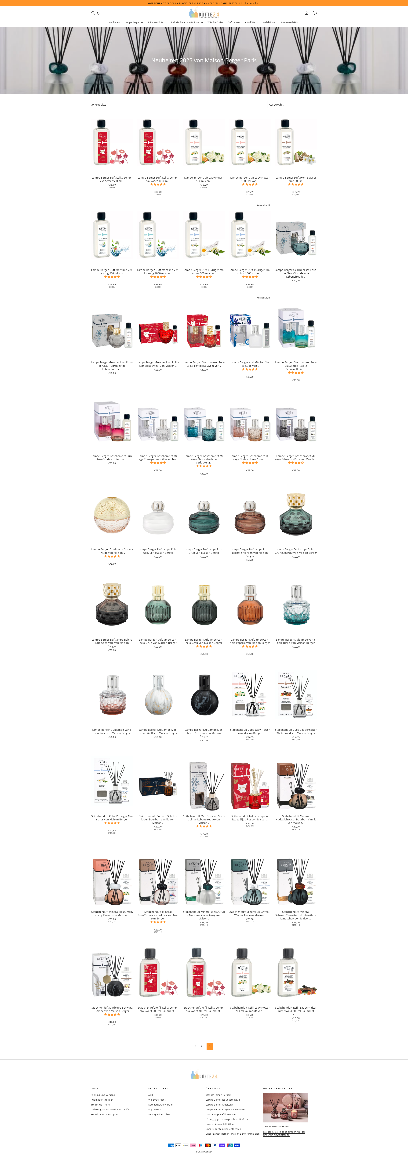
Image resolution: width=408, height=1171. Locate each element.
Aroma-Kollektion (290, 22)
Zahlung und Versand (103, 1094)
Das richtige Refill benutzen (221, 1114)
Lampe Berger (132, 22)
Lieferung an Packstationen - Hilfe (110, 1109)
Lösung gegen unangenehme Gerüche (227, 1119)
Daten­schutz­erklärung (160, 1104)
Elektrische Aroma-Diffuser (185, 22)
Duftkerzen (234, 22)
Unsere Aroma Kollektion (220, 1124)
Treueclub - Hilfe (100, 1104)
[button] (158, 184)
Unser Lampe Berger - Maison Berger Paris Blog (232, 1133)
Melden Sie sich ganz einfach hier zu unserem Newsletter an (284, 1133)
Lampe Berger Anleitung (219, 1104)
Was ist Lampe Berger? (218, 1094)
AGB (150, 1094)
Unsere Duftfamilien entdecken (223, 1128)
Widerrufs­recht (157, 1099)
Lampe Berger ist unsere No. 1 (223, 1099)
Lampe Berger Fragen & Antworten (225, 1109)
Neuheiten (114, 22)
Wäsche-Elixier (215, 22)
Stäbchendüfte (156, 22)
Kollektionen (269, 22)
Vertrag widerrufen (159, 1114)
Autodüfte (250, 22)
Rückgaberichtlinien (102, 1099)
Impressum (154, 1109)
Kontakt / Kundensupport (105, 1114)
